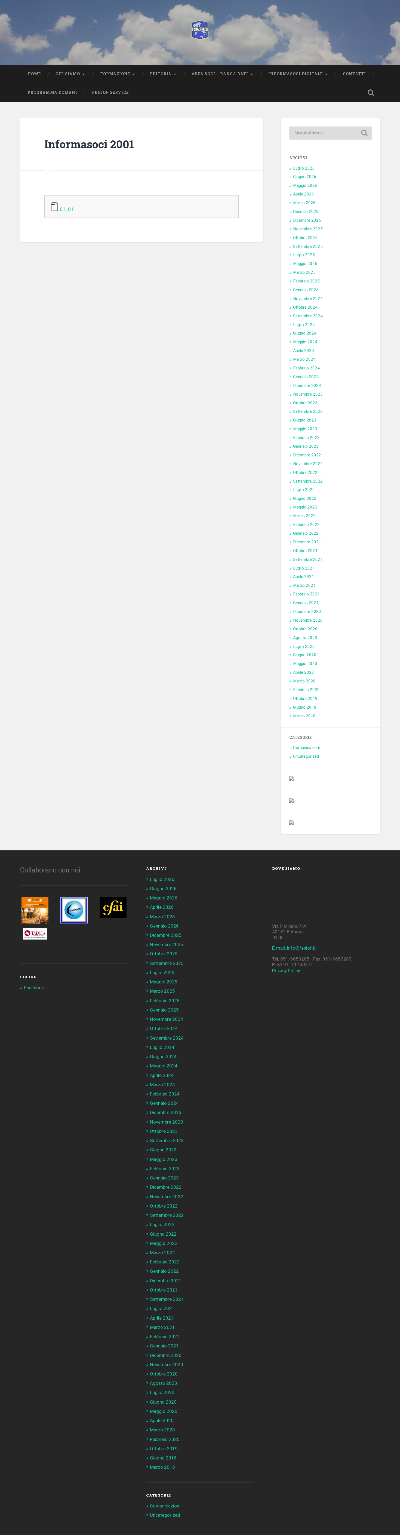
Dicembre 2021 (307, 542)
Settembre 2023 (308, 411)
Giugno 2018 (304, 707)
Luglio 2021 (304, 568)
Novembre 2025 (308, 229)
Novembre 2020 (308, 620)
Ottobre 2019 (305, 698)
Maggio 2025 (305, 263)
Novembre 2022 (308, 463)
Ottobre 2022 (305, 472)
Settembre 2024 (308, 316)
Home (34, 73)
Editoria (160, 73)
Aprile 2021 (303, 576)
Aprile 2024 (303, 350)
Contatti (354, 73)
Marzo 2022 (304, 515)
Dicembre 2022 (307, 455)
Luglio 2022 (304, 489)
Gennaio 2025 (306, 289)
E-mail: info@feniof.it (294, 948)
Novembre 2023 (308, 394)
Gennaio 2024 (306, 376)
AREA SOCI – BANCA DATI (220, 73)
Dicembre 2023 (307, 385)
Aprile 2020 (303, 672)
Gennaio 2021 (306, 602)
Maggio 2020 (305, 663)
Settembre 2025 (308, 246)
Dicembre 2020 (307, 611)
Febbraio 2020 (306, 689)
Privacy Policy (286, 970)
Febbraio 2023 (306, 437)
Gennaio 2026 (306, 211)
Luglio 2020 (304, 646)
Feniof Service (110, 92)
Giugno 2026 (304, 176)
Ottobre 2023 (305, 403)
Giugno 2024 (304, 333)
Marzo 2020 (304, 681)
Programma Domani (52, 92)
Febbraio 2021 (306, 594)
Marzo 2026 (304, 202)
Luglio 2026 (304, 168)
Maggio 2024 (305, 341)
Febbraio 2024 (306, 368)
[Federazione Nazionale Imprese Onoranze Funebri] (200, 32)
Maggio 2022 (305, 507)
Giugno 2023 (304, 420)
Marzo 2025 (304, 272)
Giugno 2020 (304, 654)
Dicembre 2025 (307, 220)
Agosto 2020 (305, 637)
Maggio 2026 (305, 185)
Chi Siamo (68, 73)
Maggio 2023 (305, 428)
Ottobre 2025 (305, 237)
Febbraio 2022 (306, 524)
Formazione (115, 73)
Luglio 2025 (304, 254)
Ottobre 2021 (305, 550)
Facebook (34, 987)
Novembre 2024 (308, 298)
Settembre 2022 (308, 481)
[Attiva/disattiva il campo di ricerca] (371, 92)
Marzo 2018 (304, 716)
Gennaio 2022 (306, 533)
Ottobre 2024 (305, 307)
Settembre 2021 (308, 559)
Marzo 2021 (304, 585)
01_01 (66, 209)
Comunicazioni (306, 747)
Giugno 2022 (304, 498)
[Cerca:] (330, 133)
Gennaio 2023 (306, 446)
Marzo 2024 (304, 359)
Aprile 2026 (303, 194)
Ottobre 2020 (305, 629)
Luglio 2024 (304, 324)
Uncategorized (306, 756)
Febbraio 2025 (306, 281)
